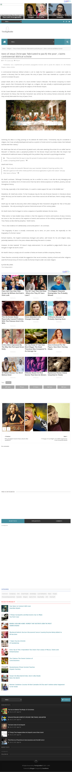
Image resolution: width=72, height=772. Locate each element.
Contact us (67, 699)
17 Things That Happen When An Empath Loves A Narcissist (26, 732)
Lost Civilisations (42, 593)
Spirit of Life (32, 597)
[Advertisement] (15, 558)
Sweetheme (45, 768)
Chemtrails (5, 593)
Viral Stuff (52, 597)
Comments (59, 521)
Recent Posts (13, 521)
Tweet (8, 387)
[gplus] (66, 21)
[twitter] (69, 21)
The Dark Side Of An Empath (16, 725)
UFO (47, 597)
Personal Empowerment (8, 597)
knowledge (33, 593)
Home (4, 48)
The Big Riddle (38, 765)
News (49, 593)
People (55, 593)
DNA (18, 593)
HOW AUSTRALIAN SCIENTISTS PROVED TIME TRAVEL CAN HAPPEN (27, 717)
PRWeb (10, 164)
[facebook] (63, 21)
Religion (9, 48)
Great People (24, 593)
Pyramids (19, 597)
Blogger (32, 768)
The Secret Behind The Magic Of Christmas (21, 710)
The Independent (6, 267)
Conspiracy (12, 593)
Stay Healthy (41, 597)
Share (22, 387)
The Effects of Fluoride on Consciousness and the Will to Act (26, 740)
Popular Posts (36, 521)
